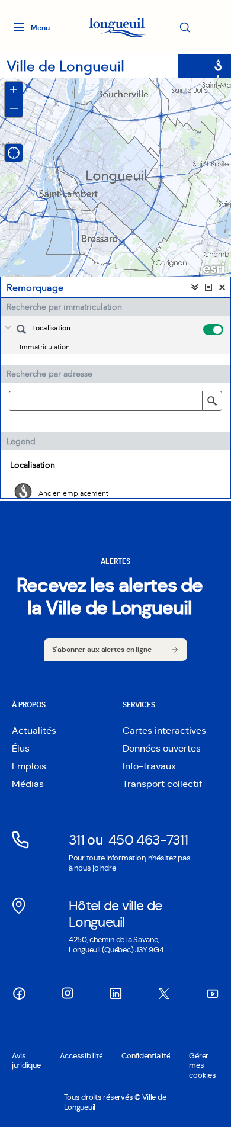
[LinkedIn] (115, 993)
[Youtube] (212, 993)
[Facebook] (19, 993)
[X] (164, 994)
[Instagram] (67, 993)
